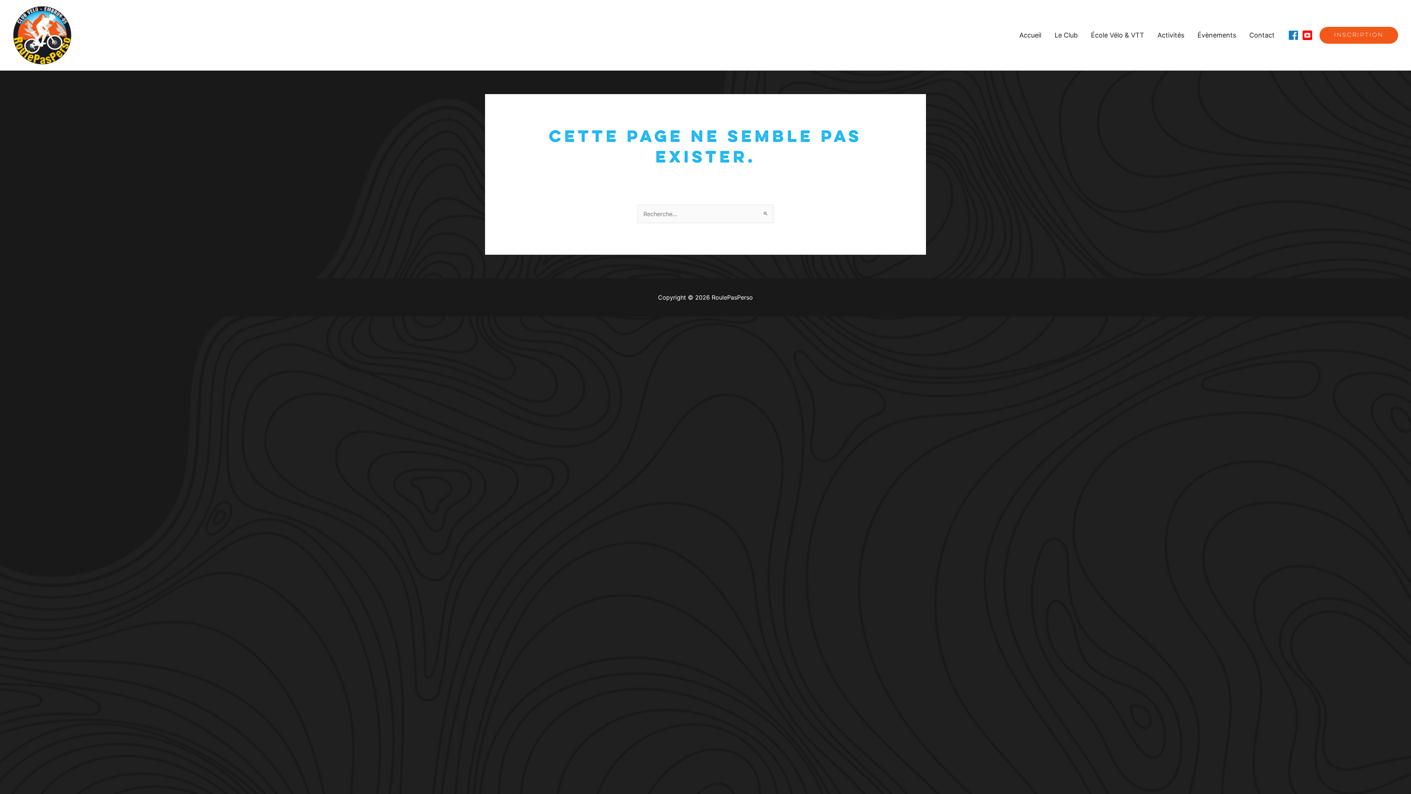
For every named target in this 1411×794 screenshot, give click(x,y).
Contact (1262, 35)
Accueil (1030, 35)
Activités (1170, 35)
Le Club (1066, 35)
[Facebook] (1293, 35)
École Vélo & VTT (1117, 35)
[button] (1359, 35)
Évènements (1217, 35)
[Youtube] (1307, 35)
